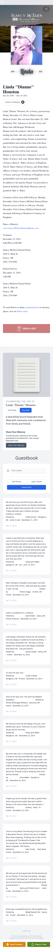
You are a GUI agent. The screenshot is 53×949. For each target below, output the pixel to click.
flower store (22, 311)
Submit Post (26, 487)
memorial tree (32, 307)
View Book (12, 410)
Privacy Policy (19, 938)
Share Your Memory (16, 445)
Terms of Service (33, 938)
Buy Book (25, 410)
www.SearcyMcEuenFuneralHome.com (20, 228)
